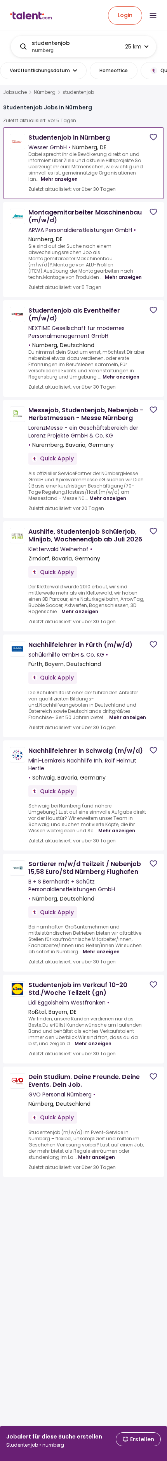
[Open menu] (153, 15)
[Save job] (153, 137)
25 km (133, 46)
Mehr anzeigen (59, 179)
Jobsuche (15, 92)
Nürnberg (45, 92)
